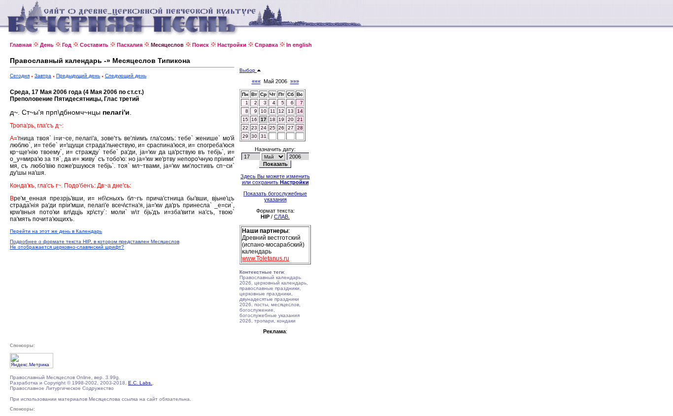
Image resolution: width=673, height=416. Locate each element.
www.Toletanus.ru (265, 258)
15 (245, 119)
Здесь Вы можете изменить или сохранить (275, 179)
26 (281, 127)
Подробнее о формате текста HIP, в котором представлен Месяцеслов (94, 241)
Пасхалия (129, 45)
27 (291, 127)
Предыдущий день (78, 75)
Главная (21, 45)
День (47, 45)
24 (264, 127)
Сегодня (20, 75)
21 (300, 119)
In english (299, 45)
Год (66, 45)
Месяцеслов (167, 45)
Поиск (200, 45)
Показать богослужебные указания (275, 196)
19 (281, 119)
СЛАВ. (282, 217)
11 (272, 111)
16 (254, 119)
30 (254, 136)
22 (245, 127)
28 (300, 127)
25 (272, 127)
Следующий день (125, 75)
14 (300, 111)
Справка (266, 45)
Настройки (231, 45)
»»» (294, 81)
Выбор (248, 70)
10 (264, 111)
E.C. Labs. (140, 382)
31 (264, 136)
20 (291, 119)
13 (291, 111)
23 (254, 127)
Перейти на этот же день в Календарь (56, 231)
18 (272, 119)
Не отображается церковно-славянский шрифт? (67, 247)
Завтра (42, 75)
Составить (94, 45)
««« (256, 81)
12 (281, 111)
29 (245, 136)
